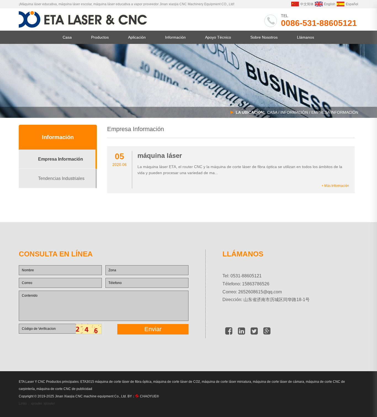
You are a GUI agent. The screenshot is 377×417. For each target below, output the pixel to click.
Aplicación (137, 37)
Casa (67, 37)
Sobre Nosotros (264, 37)
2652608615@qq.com (260, 291)
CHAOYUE (149, 396)
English (329, 4)
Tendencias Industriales (61, 178)
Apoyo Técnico (218, 37)
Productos (100, 37)
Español (352, 4)
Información (175, 37)
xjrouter (36, 403)
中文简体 (307, 4)
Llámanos (305, 37)
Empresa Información (60, 159)
